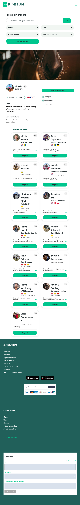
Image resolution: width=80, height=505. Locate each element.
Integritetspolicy (10, 426)
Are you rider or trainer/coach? (14, 481)
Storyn (6, 423)
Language (8, 472)
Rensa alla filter (22, 41)
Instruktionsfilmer (11, 366)
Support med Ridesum (13, 372)
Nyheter (7, 363)
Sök (67, 21)
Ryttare (7, 355)
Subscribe (10, 491)
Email (6, 463)
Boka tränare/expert (58, 90)
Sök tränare (9, 360)
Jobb (6, 417)
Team (6, 420)
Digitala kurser (10, 357)
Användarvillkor (10, 429)
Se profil (25, 156)
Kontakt (7, 369)
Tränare (7, 352)
